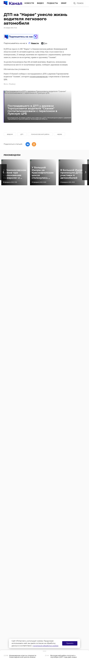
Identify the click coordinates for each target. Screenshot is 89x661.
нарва (59, 134)
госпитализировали (39, 76)
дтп (22, 134)
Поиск (80, 3)
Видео (40, 3)
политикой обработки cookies (45, 646)
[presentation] (3, 172)
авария (10, 134)
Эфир (63, 3)
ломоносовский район (40, 134)
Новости (29, 3)
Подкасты (52, 3)
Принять (69, 643)
